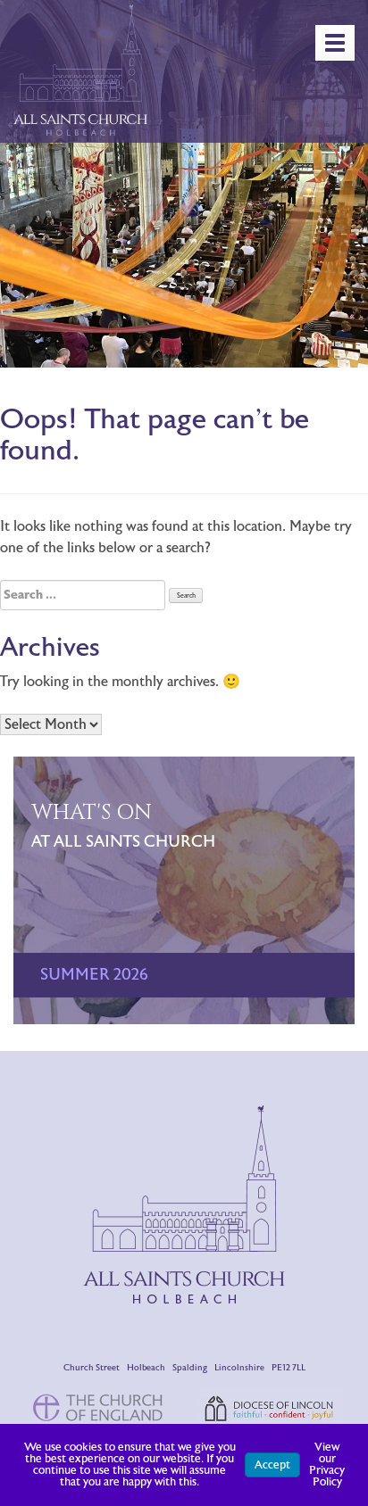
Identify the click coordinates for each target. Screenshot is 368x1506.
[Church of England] (99, 1406)
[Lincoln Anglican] (269, 1407)
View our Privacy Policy (327, 1464)
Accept (272, 1465)
